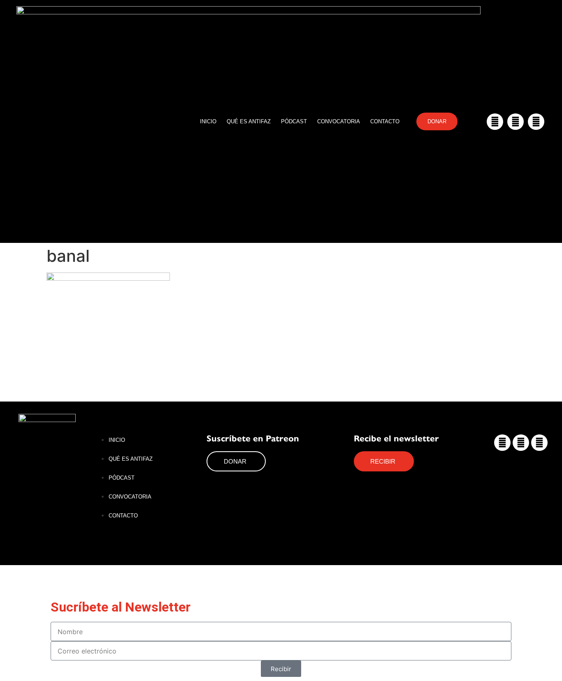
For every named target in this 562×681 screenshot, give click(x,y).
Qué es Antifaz (249, 121)
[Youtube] (536, 121)
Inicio (208, 121)
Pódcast (294, 121)
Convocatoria (338, 121)
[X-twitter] (515, 121)
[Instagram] (495, 121)
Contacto (384, 121)
